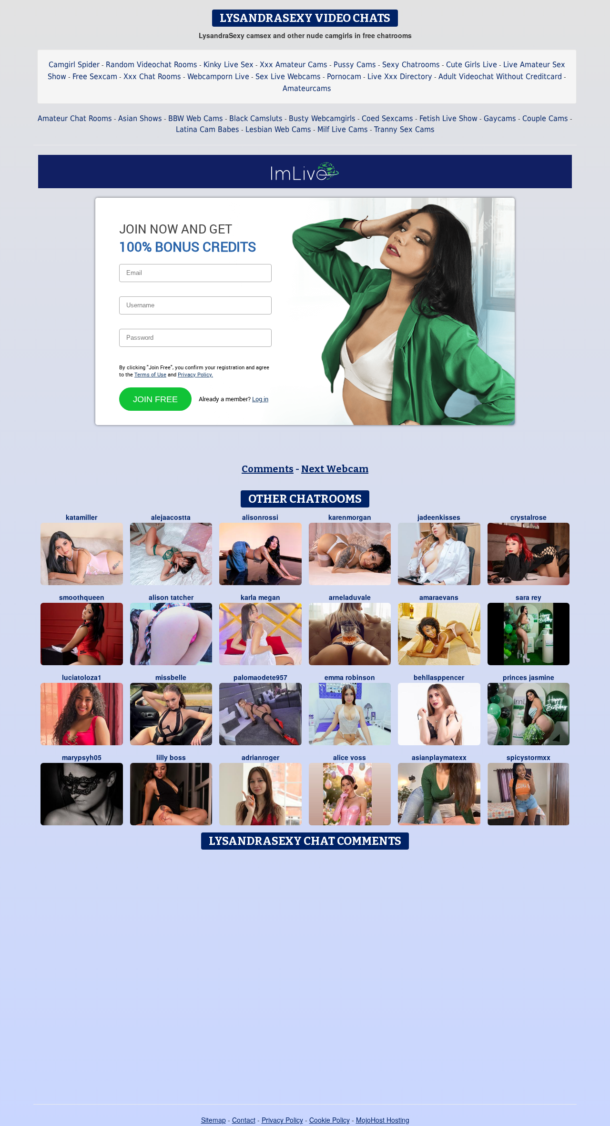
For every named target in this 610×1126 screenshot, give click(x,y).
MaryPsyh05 (82, 757)
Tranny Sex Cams (404, 129)
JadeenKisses (438, 517)
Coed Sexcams (387, 118)
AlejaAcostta (171, 517)
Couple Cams (545, 118)
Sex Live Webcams (288, 76)
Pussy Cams (355, 64)
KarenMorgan (349, 517)
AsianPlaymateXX (439, 757)
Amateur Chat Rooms (75, 118)
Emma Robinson (350, 677)
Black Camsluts (256, 118)
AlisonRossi (260, 517)
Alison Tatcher (171, 597)
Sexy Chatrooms (411, 64)
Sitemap (213, 1120)
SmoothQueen (81, 597)
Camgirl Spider (74, 64)
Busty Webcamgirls (322, 118)
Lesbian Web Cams (278, 129)
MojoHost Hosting (382, 1120)
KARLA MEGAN (260, 597)
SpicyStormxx (528, 757)
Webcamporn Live (218, 76)
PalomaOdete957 (260, 677)
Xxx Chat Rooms (152, 76)
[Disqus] (305, 973)
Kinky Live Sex (228, 64)
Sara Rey (528, 597)
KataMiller (81, 517)
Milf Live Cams (342, 129)
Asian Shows (140, 118)
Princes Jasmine (528, 677)
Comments (268, 469)
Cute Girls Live (471, 64)
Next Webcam (334, 469)
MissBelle (170, 677)
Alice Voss (349, 757)
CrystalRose (528, 517)
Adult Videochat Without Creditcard (500, 76)
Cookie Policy (329, 1120)
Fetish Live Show (448, 118)
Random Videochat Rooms (151, 64)
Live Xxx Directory (399, 76)
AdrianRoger (260, 757)
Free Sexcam (94, 76)
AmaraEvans (438, 597)
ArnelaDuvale (350, 597)
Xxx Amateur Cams (293, 64)
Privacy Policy (282, 1120)
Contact (243, 1120)
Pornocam (344, 76)
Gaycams (500, 118)
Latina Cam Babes (207, 129)
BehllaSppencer (439, 677)
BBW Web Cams (195, 118)
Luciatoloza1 (82, 677)
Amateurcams (307, 88)
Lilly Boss (171, 757)
